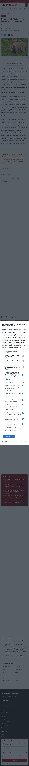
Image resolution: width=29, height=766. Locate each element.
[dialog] (14, 383)
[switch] (23, 356)
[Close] (26, 324)
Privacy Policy (23, 441)
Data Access (14, 441)
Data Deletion (5, 441)
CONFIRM (9, 436)
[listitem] (14, 352)
